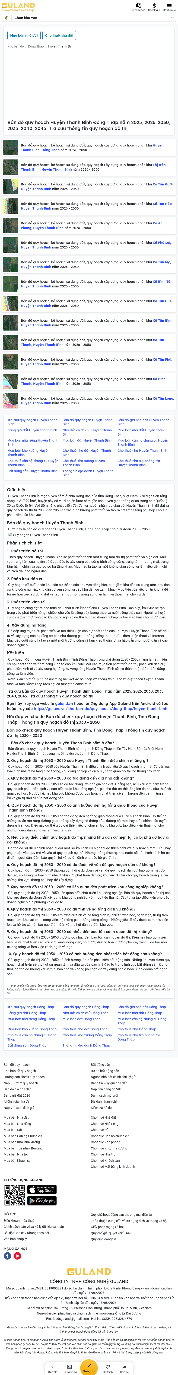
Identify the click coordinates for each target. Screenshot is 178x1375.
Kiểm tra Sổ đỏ (101, 1108)
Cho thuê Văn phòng (105, 1142)
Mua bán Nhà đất (16, 1117)
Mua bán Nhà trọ (16, 1154)
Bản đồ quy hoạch (17, 1064)
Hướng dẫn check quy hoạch (24, 1077)
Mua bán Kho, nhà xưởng (22, 1142)
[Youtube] (17, 1255)
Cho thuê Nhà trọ (103, 1154)
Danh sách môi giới (104, 1095)
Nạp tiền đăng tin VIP (106, 1089)
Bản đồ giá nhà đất (17, 1089)
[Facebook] (7, 1255)
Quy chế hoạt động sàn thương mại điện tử (121, 1214)
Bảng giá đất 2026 (17, 1095)
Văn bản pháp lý (15, 1239)
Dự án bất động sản (105, 1071)
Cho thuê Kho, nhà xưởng (109, 1148)
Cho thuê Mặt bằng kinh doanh (113, 1166)
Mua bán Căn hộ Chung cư (23, 1136)
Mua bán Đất (13, 1130)
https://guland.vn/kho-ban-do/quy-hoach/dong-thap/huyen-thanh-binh (100, 708)
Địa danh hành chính (105, 1101)
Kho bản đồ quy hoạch (20, 1071)
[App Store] (42, 1189)
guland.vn (64, 703)
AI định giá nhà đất (17, 1101)
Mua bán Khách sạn (18, 1160)
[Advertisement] (89, 84)
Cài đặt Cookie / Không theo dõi (26, 1233)
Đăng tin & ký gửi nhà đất (109, 1083)
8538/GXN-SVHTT (101, 1298)
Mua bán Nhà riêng (17, 1124)
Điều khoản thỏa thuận (20, 1220)
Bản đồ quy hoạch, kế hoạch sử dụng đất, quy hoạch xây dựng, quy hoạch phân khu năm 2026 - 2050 (92, 147)
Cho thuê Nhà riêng (104, 1124)
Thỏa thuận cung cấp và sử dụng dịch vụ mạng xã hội (129, 1221)
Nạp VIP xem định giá (19, 1108)
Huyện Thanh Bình (61, 46)
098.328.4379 (122, 1319)
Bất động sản (100, 1064)
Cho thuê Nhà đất (103, 1117)
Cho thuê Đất (100, 1130)
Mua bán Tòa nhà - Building (23, 1148)
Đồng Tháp (36, 46)
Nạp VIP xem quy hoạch (21, 1083)
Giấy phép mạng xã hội (107, 1227)
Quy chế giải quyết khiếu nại (110, 1233)
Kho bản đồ (15, 46)
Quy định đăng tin (103, 1239)
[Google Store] (42, 1201)
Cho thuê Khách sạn (105, 1160)
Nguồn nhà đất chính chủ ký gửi (113, 1077)
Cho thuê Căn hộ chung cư (110, 1136)
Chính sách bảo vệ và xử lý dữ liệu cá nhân (34, 1227)
